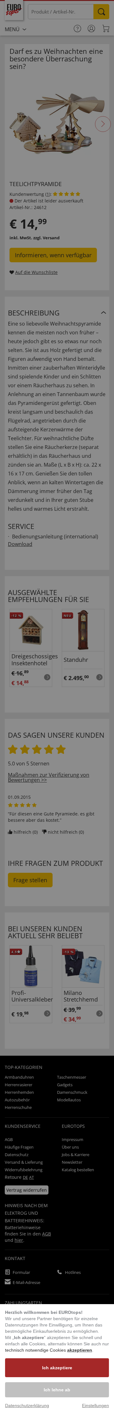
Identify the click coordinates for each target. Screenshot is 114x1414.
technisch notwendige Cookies (36, 1350)
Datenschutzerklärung (27, 1405)
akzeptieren (79, 1350)
